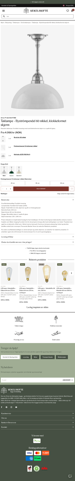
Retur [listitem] (35, 357)
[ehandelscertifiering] (36, 468)
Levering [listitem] (26, 357)
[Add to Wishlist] (72, 188)
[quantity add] (10, 189)
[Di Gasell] (29, 469)
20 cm (13, 183)
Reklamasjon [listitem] (62, 357)
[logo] (35, 11)
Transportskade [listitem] (47, 357)
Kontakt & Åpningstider (9, 5)
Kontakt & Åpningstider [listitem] (10, 357)
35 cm (37, 183)
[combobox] (39, 16)
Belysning (8, 22)
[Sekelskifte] (37, 390)
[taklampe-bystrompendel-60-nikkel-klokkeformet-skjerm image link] (37, 70)
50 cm (62, 183)
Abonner (67, 380)
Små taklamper (26, 22)
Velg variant (41, 188)
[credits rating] (44, 468)
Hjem (2, 22)
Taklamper (16, 22)
